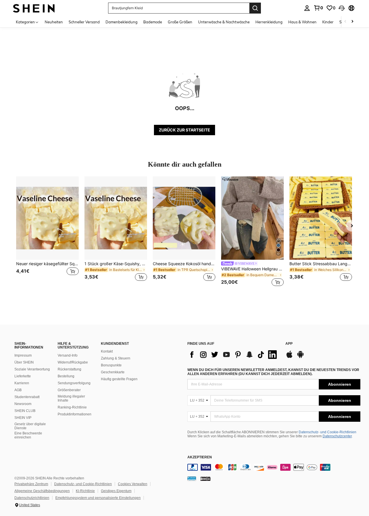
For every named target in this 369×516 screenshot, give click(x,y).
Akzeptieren (199, 457)
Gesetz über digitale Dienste (30, 426)
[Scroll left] (345, 21)
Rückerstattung (69, 369)
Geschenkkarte (113, 372)
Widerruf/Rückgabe (73, 362)
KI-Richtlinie (85, 491)
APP (289, 344)
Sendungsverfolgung (74, 383)
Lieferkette (22, 376)
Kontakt (107, 351)
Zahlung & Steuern (115, 358)
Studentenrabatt (26, 397)
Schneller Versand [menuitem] (84, 22)
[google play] (300, 357)
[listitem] (47, 232)
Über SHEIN (24, 362)
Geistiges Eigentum (116, 491)
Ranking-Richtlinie (72, 407)
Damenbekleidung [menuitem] (122, 22)
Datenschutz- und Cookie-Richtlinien (327, 432)
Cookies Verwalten (132, 484)
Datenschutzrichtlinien (31, 498)
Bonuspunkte (111, 365)
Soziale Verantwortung (32, 369)
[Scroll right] (352, 21)
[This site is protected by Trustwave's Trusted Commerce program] (191, 479)
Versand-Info (68, 355)
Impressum (23, 355)
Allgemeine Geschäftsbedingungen (42, 491)
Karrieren (21, 383)
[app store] (289, 357)
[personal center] (307, 8)
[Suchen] (255, 8)
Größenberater (69, 390)
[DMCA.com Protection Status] (205, 479)
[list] (233, 354)
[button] (341, 8)
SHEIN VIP (22, 418)
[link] (318, 7)
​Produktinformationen (74, 414)
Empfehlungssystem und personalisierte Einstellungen (98, 498)
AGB (18, 390)
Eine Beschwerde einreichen (28, 435)
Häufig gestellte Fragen (119, 379)
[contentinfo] (273, 467)
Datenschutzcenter (337, 436)
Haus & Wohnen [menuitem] (302, 22)
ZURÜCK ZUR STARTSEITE (184, 129)
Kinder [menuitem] (328, 22)
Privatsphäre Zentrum (31, 484)
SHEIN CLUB (24, 411)
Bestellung (66, 376)
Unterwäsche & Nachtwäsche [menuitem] (224, 22)
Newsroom (22, 404)
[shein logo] (34, 8)
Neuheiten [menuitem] (54, 22)
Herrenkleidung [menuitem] (269, 22)
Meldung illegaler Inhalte (71, 398)
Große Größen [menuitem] (180, 22)
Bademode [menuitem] (152, 22)
